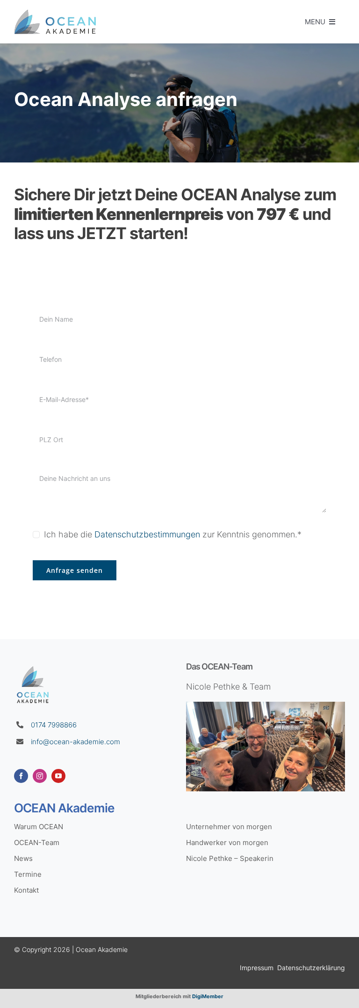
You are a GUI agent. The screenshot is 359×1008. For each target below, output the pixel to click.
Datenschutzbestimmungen (147, 534)
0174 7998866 (54, 724)
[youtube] (58, 776)
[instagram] (40, 776)
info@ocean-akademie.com (75, 741)
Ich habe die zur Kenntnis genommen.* (173, 534)
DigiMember (207, 996)
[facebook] (21, 776)
